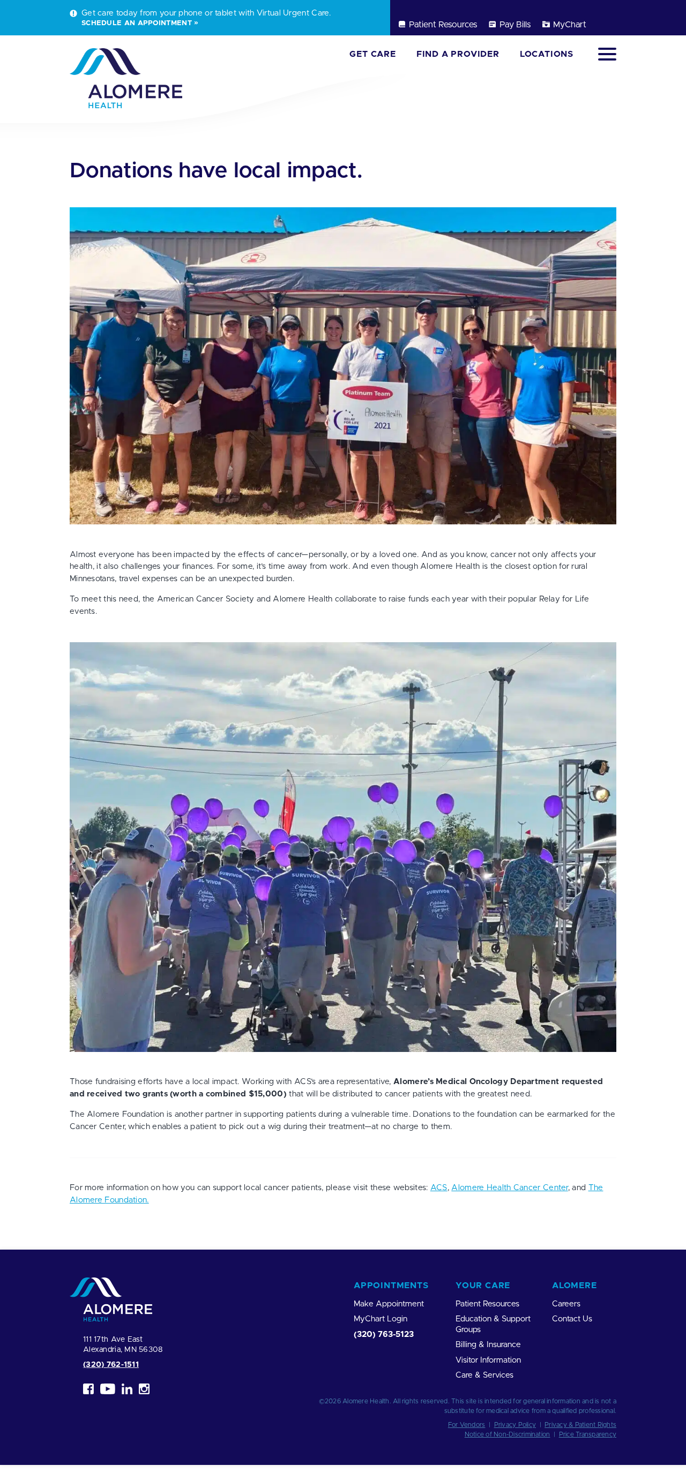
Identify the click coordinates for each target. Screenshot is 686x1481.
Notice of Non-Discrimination (507, 1434)
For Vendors (467, 1425)
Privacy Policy (515, 1425)
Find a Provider (457, 54)
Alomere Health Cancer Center (509, 1188)
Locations (546, 54)
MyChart (569, 24)
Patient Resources (443, 24)
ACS (439, 1188)
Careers (566, 1304)
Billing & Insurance (488, 1345)
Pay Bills (515, 24)
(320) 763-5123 (384, 1334)
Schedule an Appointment (136, 23)
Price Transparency (587, 1434)
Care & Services (484, 1375)
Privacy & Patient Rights (580, 1425)
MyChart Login (380, 1319)
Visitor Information (488, 1360)
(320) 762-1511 (111, 1365)
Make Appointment (389, 1304)
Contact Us (572, 1319)
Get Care (372, 54)
